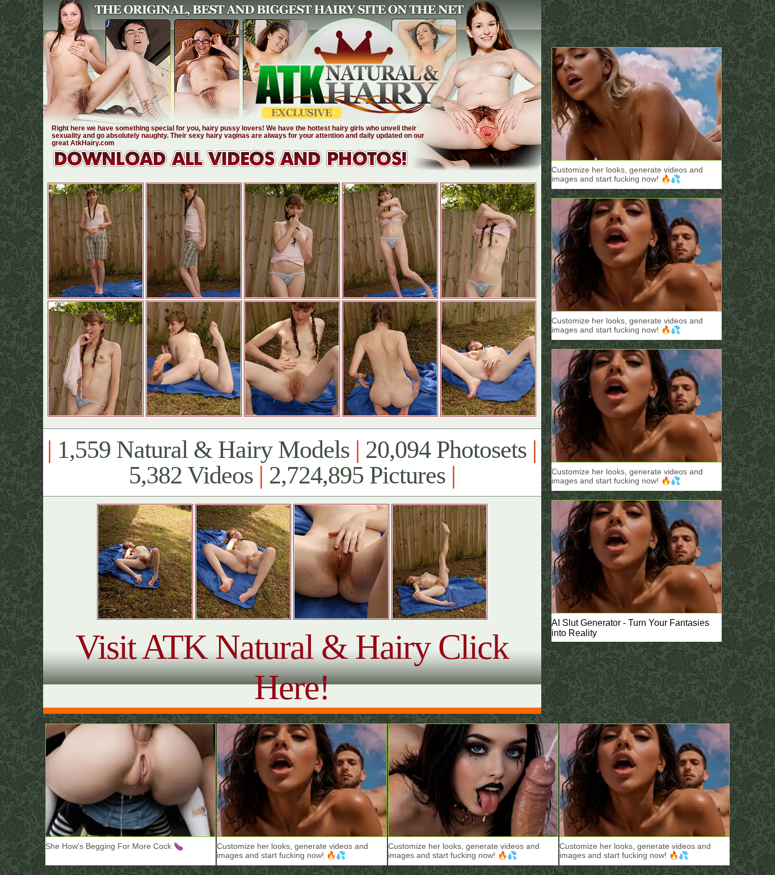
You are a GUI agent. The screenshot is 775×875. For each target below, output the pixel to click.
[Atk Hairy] (241, 167)
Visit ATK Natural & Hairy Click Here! (291, 667)
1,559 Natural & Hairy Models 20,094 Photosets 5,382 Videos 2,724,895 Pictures (292, 462)
